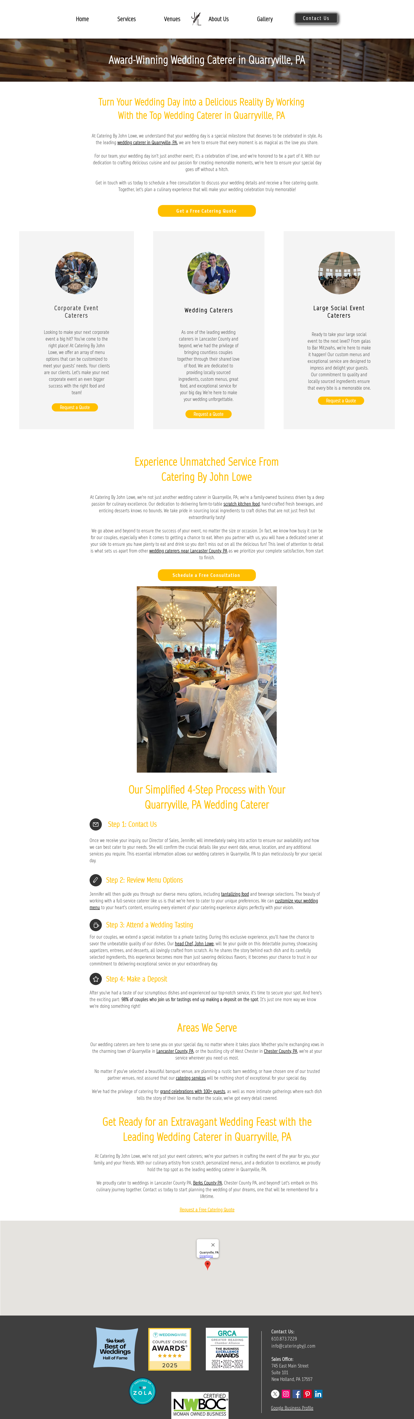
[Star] (96, 979)
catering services (191, 1078)
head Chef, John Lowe (194, 943)
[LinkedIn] (318, 1394)
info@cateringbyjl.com (293, 1346)
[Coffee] (96, 925)
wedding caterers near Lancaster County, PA (188, 550)
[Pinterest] (307, 1394)
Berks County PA (207, 1183)
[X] (275, 1394)
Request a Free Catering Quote (207, 1209)
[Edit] (96, 880)
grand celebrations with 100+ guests (192, 1091)
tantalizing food (235, 894)
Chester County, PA (280, 1051)
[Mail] (96, 824)
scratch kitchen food (242, 504)
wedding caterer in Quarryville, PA (147, 142)
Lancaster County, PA (175, 1051)
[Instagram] (286, 1394)
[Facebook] (297, 1394)
